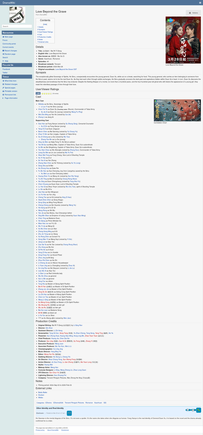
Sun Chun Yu (54, 372)
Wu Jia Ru (42, 307)
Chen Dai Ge (64, 338)
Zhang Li (41, 117)
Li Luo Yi (44, 106)
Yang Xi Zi (42, 129)
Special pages (10, 87)
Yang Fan (41, 281)
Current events (8, 47)
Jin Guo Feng (56, 362)
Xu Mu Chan (43, 228)
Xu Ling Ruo (42, 268)
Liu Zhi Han (42, 294)
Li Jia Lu (71, 268)
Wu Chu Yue (70, 186)
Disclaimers (65, 430)
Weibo (40, 397)
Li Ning (56, 370)
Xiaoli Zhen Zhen (44, 200)
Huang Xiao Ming (66, 336)
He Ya (111, 333)
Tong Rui (41, 284)
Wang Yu (72, 205)
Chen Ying (42, 218)
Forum (5, 40)
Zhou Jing (42, 257)
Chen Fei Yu (42, 109)
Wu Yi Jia (41, 226)
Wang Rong (42, 210)
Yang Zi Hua (42, 252)
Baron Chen (42, 131)
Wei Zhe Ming (43, 114)
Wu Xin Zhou (43, 276)
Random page (10, 54)
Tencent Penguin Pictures (74, 402)
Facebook (6, 69)
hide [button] (45, 24)
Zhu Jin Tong (43, 234)
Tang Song (90, 333)
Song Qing (42, 202)
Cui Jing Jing (58, 349)
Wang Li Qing (43, 299)
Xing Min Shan (43, 215)
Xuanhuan (98, 402)
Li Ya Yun (41, 315)
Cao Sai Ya (42, 244)
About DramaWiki (53, 430)
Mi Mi (40, 313)
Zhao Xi (71, 265)
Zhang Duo (74, 150)
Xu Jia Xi (44, 112)
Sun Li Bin (42, 278)
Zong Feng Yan (44, 255)
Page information (11, 98)
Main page (9, 37)
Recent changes (11, 50)
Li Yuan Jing (42, 265)
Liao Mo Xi (42, 271)
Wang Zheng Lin (66, 370)
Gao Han (41, 123)
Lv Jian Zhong (67, 362)
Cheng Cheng (43, 205)
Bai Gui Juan (43, 310)
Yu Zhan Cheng (79, 333)
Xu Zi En (44, 126)
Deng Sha (42, 165)
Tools (6, 76)
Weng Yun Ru (49, 354)
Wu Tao (66, 137)
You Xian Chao (43, 150)
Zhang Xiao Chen (44, 163)
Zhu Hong (42, 247)
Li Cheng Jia (43, 263)
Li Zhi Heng (58, 330)
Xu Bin (40, 147)
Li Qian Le (42, 273)
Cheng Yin (66, 357)
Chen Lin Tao (43, 297)
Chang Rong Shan (69, 179)
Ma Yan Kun (59, 346)
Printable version (11, 91)
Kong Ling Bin (79, 336)
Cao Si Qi (62, 341)
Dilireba (41, 104)
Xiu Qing (41, 181)
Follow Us (8, 64)
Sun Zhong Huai (53, 336)
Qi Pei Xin (42, 249)
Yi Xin (69, 239)
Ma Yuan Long (86, 362)
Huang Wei (48, 364)
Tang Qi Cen (54, 333)
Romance (89, 402)
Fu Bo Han (42, 171)
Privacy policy (40, 430)
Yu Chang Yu (72, 131)
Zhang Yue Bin (46, 139)
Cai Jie (67, 114)
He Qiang (41, 221)
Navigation (8, 32)
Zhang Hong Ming (45, 231)
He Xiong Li (57, 357)
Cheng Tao (42, 197)
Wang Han (54, 367)
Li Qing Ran (78, 325)
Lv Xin (40, 189)
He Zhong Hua (43, 168)
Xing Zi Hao (66, 197)
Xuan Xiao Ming (79, 215)
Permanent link (10, 94)
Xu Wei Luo (45, 173)
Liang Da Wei (43, 152)
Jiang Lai (41, 242)
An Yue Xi (41, 160)
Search (5, 57)
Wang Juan (59, 343)
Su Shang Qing (71, 123)
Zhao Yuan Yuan (91, 336)
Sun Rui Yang (73, 176)
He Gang (41, 207)
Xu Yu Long (75, 163)
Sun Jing (50, 341)
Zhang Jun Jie (43, 289)
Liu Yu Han (42, 194)
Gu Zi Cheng (43, 137)
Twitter (5, 72)
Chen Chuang (43, 184)
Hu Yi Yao (42, 158)
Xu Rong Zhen (43, 236)
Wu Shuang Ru (44, 305)
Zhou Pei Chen (43, 260)
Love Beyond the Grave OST (66, 69)
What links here (10, 81)
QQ (105, 402)
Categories (40, 403)
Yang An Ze (42, 292)
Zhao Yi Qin (42, 134)
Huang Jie (55, 338)
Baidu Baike (42, 392)
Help (6, 61)
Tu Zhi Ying (42, 179)
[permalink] (69, 413)
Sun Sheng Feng (69, 359)
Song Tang (64, 333)
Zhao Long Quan (79, 370)
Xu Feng (77, 341)
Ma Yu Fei (68, 152)
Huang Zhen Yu (44, 176)
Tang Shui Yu (75, 181)
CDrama (48, 402)
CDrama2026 (58, 402)
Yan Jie (41, 213)
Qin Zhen (49, 328)
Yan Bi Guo (42, 144)
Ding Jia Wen (43, 142)
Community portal (9, 43)
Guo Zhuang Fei (60, 375)
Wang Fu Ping (76, 112)
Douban (41, 395)
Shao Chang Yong (55, 359)
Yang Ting (99, 333)
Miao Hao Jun (43, 223)
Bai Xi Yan (42, 286)
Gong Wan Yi (43, 239)
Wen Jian (66, 318)
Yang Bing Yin (56, 351)
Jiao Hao (41, 192)
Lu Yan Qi (42, 186)
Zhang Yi (89, 341)
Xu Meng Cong (43, 302)
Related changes (11, 84)
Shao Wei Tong (44, 155)
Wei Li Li (68, 346)
